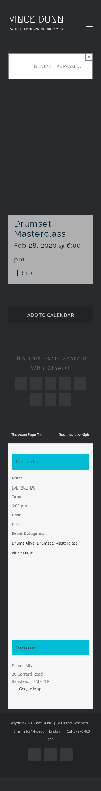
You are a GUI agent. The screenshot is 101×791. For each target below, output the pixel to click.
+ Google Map (29, 688)
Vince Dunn (22, 553)
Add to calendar (50, 315)
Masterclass (66, 543)
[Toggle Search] (73, 24)
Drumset (45, 543)
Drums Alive (23, 543)
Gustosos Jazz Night (74, 434)
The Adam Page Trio (26, 434)
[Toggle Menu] (89, 25)
